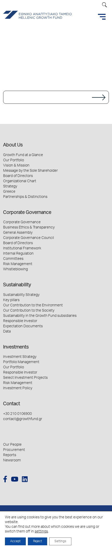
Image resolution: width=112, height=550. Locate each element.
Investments (16, 347)
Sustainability (17, 285)
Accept (15, 541)
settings (41, 532)
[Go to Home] (56, 97)
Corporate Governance (27, 212)
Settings (60, 541)
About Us (13, 145)
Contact (11, 404)
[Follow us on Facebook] (5, 480)
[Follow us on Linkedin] (25, 480)
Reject (37, 541)
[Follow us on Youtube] (14, 480)
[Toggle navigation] (102, 17)
